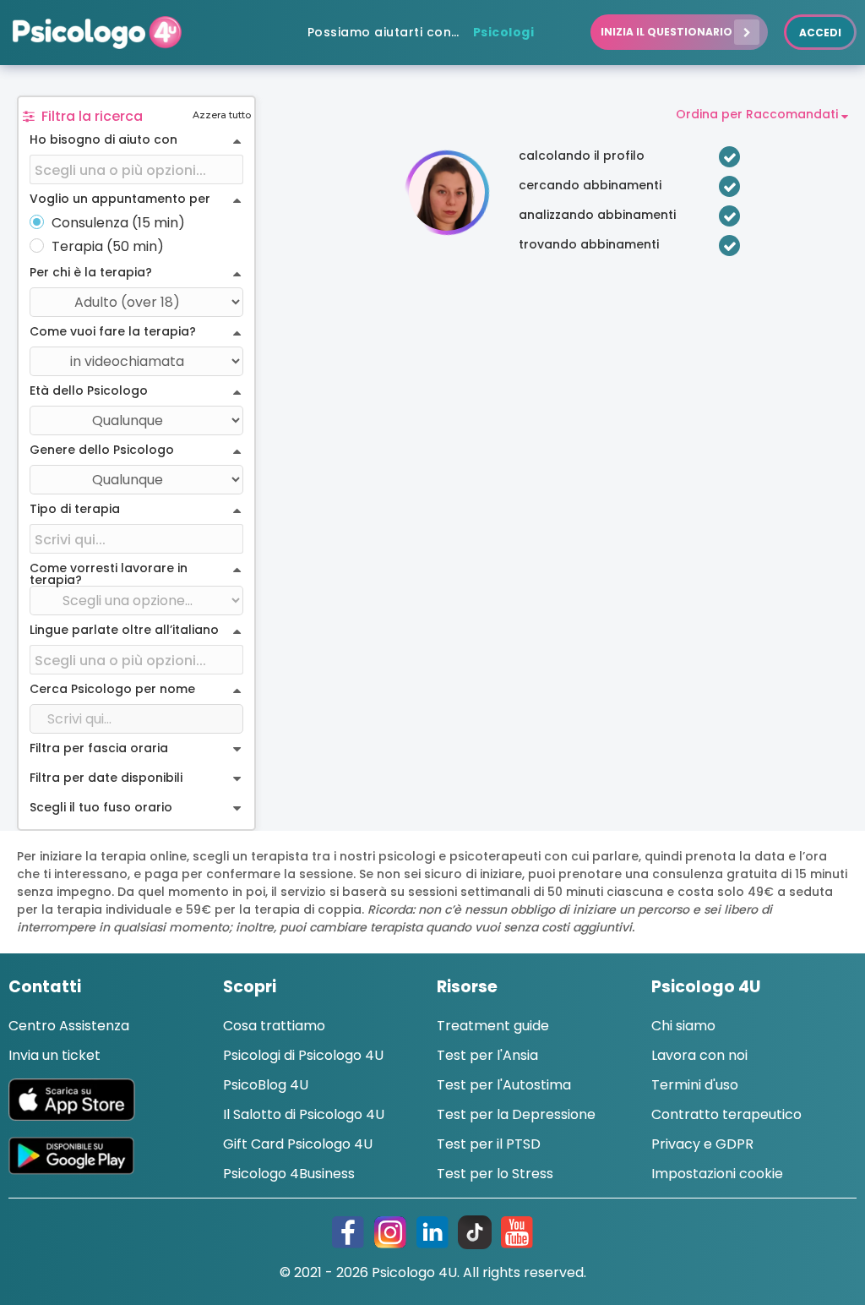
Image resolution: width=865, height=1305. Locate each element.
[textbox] (136, 170)
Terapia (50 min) (108, 247)
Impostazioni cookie (717, 1173)
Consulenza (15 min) (118, 223)
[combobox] (136, 170)
